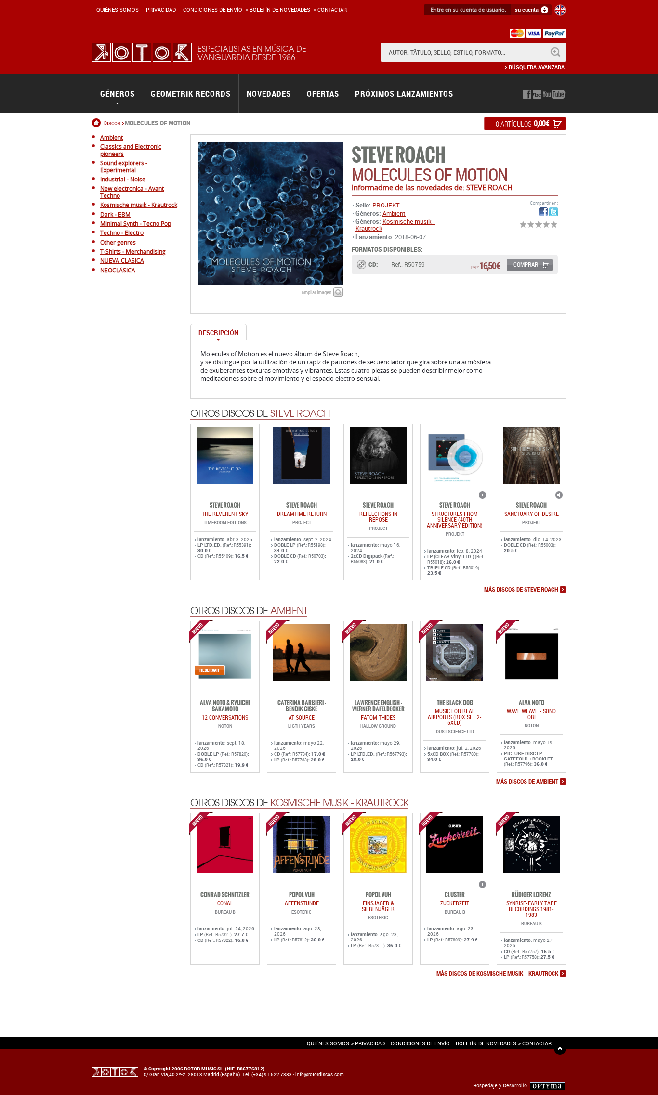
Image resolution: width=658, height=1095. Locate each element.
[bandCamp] (537, 94)
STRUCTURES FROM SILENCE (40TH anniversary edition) (455, 519)
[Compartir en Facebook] (543, 211)
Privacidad (161, 9)
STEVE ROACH (398, 155)
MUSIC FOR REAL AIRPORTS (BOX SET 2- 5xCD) (455, 716)
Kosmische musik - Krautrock (395, 224)
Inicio (97, 122)
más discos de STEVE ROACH (521, 589)
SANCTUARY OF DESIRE (531, 513)
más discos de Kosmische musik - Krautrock (497, 974)
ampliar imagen (316, 292)
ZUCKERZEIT (454, 903)
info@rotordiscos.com (319, 1074)
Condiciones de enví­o (212, 9)
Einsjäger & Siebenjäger (378, 906)
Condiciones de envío (420, 1043)
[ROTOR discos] (142, 52)
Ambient (394, 213)
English (560, 10)
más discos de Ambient (527, 782)
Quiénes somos (117, 9)
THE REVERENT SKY (225, 513)
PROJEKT (386, 205)
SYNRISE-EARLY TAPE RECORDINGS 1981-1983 (531, 908)
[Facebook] (527, 94)
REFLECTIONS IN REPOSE (378, 516)
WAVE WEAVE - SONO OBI (531, 714)
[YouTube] (554, 94)
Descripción (218, 332)
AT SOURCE (302, 717)
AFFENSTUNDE (302, 903)
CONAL (225, 903)
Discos (111, 123)
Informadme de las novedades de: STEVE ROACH (432, 187)
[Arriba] (560, 1049)
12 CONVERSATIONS (225, 717)
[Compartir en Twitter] (553, 211)
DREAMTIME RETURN (302, 513)
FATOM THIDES (378, 717)
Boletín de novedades (280, 9)
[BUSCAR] (555, 52)
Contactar (332, 9)
